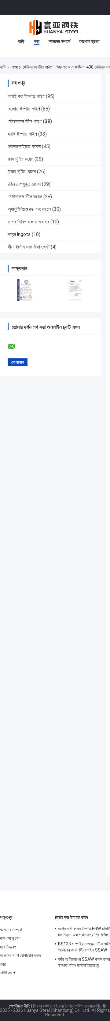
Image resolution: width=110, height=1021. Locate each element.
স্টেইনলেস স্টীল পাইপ (37, 67)
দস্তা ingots (19, 234)
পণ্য (36, 41)
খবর (3, 964)
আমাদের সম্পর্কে (59, 41)
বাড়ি (21, 41)
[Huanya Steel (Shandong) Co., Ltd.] (55, 27)
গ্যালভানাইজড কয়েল (24, 146)
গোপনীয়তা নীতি (19, 1006)
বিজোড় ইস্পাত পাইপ (24, 109)
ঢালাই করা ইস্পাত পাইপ (26, 96)
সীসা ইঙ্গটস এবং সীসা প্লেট (29, 247)
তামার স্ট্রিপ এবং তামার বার (28, 222)
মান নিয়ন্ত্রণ (8, 946)
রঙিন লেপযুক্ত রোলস (24, 184)
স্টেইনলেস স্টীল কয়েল (25, 197)
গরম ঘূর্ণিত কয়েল (20, 159)
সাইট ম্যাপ (7, 972)
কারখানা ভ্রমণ (89, 41)
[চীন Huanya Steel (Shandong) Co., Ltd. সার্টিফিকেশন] (25, 290)
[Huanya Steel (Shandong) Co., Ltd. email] (15, 346)
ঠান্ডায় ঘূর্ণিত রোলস (22, 171)
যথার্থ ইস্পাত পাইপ (22, 134)
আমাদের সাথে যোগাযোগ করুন (20, 955)
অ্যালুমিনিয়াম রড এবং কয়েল (29, 209)
